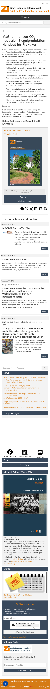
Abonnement (25, 197)
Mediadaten (16, 681)
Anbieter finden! (25, 670)
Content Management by (11, 687)
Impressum (43, 681)
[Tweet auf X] (26, 210)
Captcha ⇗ (34, 628)
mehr (44, 249)
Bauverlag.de (44, 687)
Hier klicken (27, 625)
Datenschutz (32, 681)
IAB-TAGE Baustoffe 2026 (16, 228)
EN (47, 3)
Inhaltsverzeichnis (25, 201)
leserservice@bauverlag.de (21, 561)
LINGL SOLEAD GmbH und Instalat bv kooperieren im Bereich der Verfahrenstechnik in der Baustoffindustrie (23, 292)
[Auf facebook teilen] (22, 210)
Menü (26, 17)
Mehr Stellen (25, 465)
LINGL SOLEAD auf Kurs (15, 259)
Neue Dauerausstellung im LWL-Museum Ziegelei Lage (24, 407)
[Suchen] (46, 22)
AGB (24, 681)
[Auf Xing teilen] (31, 210)
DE (43, 3)
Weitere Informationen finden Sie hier (15, 637)
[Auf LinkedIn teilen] (36, 210)
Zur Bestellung (9, 563)
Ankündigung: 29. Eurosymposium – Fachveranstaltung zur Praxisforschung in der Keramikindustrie (21, 388)
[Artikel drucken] (45, 209)
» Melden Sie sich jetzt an (25, 632)
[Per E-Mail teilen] (40, 209)
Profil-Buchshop (17, 559)
